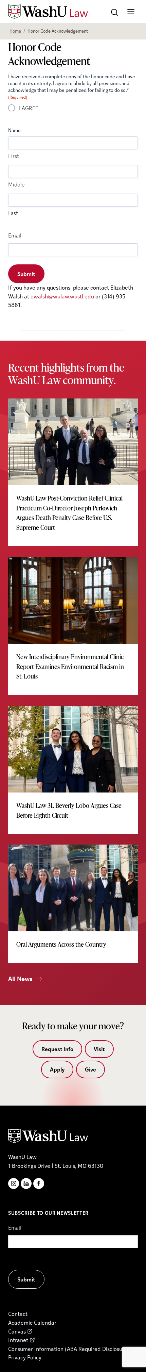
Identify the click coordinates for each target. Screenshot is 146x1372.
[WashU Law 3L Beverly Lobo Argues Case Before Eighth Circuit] (73, 770)
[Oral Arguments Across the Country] (73, 904)
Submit (26, 274)
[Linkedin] (26, 1183)
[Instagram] (13, 1183)
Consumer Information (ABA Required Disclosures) (70, 1348)
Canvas (17, 1331)
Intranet (18, 1339)
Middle (16, 185)
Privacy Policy (24, 1357)
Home (15, 31)
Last (13, 213)
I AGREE (28, 109)
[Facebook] (38, 1183)
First (13, 156)
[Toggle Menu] (131, 12)
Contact (18, 1313)
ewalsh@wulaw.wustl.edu (62, 296)
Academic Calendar (32, 1322)
